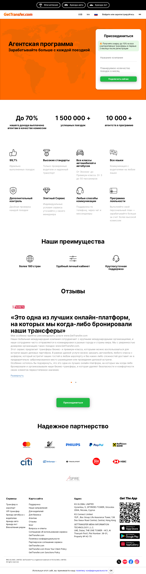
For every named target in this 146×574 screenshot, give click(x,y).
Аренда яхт (11, 524)
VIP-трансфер (13, 511)
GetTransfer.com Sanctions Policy (44, 552)
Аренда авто (12, 521)
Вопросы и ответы (38, 528)
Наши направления (38, 508)
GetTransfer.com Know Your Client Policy (48, 549)
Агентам (33, 518)
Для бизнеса (35, 514)
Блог (31, 525)
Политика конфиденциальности (44, 538)
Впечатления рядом (15, 527)
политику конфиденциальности (92, 570)
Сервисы (11, 498)
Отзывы (33, 521)
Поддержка (34, 504)
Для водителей (36, 511)
